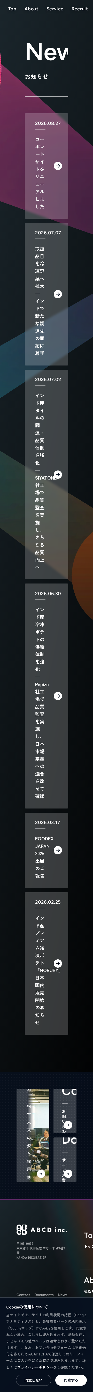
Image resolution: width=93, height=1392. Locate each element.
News (62, 1295)
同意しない (34, 1380)
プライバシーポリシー (35, 1367)
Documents (44, 1295)
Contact (23, 1295)
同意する (71, 1380)
